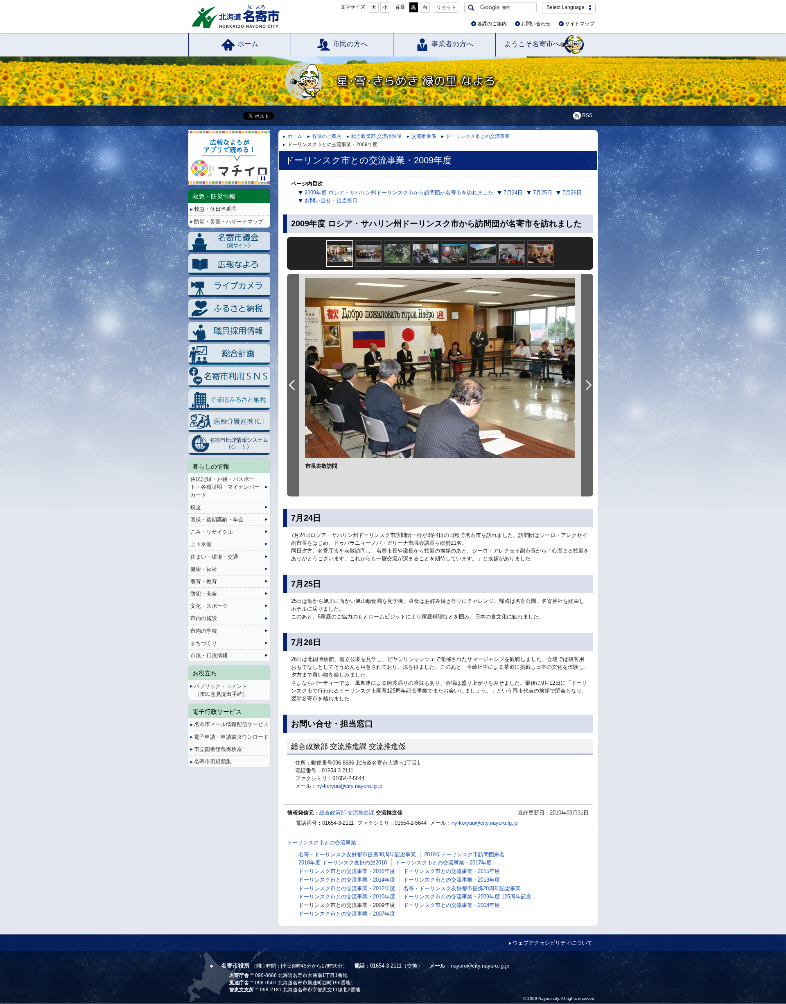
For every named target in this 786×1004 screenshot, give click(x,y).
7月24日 (513, 193)
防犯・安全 (203, 594)
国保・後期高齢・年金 (217, 520)
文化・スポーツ (209, 606)
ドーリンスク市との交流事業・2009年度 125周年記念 (467, 896)
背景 (400, 7)
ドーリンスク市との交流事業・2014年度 (346, 880)
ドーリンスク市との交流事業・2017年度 (443, 863)
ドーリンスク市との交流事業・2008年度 (451, 905)
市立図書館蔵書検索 (218, 749)
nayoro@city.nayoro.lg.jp (480, 966)
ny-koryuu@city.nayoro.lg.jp (349, 786)
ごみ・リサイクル (211, 532)
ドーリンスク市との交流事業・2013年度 (451, 880)
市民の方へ (350, 44)
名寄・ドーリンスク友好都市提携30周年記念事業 (357, 854)
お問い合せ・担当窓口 (331, 200)
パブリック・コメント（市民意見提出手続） (221, 690)
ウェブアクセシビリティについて (552, 943)
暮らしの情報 (210, 466)
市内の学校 (203, 631)
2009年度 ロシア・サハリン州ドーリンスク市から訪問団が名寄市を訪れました (399, 193)
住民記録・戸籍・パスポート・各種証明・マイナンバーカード (225, 487)
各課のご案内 (492, 24)
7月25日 (542, 193)
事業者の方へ (452, 44)
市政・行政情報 (209, 655)
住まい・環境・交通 (214, 557)
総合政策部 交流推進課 (376, 136)
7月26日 (572, 193)
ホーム (247, 44)
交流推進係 (423, 136)
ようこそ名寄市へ (532, 44)
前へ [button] (293, 385)
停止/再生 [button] (262, 178)
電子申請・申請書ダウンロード (231, 737)
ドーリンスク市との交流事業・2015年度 (451, 871)
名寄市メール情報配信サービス (231, 724)
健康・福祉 (203, 569)
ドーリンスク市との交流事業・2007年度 (346, 914)
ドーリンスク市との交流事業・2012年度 (346, 888)
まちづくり (203, 643)
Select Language (566, 7)
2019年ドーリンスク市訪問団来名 (464, 854)
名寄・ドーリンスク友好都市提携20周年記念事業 (462, 888)
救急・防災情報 (213, 196)
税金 (195, 507)
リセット (446, 7)
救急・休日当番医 (215, 209)
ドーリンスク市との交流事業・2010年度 (346, 896)
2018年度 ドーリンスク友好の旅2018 (342, 863)
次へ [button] (587, 385)
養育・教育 (203, 581)
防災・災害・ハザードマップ (228, 222)
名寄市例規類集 (212, 761)
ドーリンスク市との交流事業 (478, 136)
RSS (587, 115)
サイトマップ (579, 24)
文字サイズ (353, 7)
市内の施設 (203, 618)
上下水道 (201, 544)
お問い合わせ (536, 24)
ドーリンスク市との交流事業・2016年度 (346, 871)
